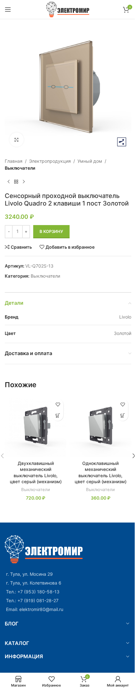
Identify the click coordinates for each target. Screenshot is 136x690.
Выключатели (20, 168)
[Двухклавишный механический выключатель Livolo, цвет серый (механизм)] (35, 426)
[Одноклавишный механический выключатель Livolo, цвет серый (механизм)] (100, 426)
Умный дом (89, 161)
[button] (57, 415)
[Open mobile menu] (8, 9)
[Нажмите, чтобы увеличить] (16, 140)
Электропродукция (50, 161)
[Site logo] (68, 9)
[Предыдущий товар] (8, 182)
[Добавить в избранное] (57, 404)
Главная (13, 161)
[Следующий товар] (24, 182)
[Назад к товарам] (16, 182)
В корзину (51, 231)
